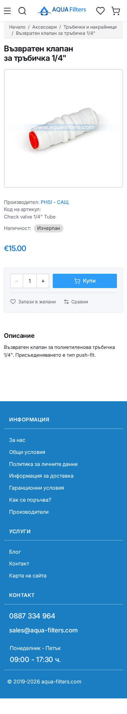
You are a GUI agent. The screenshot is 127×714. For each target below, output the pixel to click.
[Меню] (8, 10)
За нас (17, 440)
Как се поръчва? (30, 499)
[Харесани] (100, 10)
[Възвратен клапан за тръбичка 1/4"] (63, 128)
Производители (29, 512)
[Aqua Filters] (61, 11)
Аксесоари (44, 27)
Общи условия (27, 452)
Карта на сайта (28, 575)
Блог (15, 552)
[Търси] (22, 10)
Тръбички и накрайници (90, 27)
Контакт (19, 563)
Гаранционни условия (36, 487)
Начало (17, 27)
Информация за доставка (41, 475)
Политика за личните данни (43, 464)
